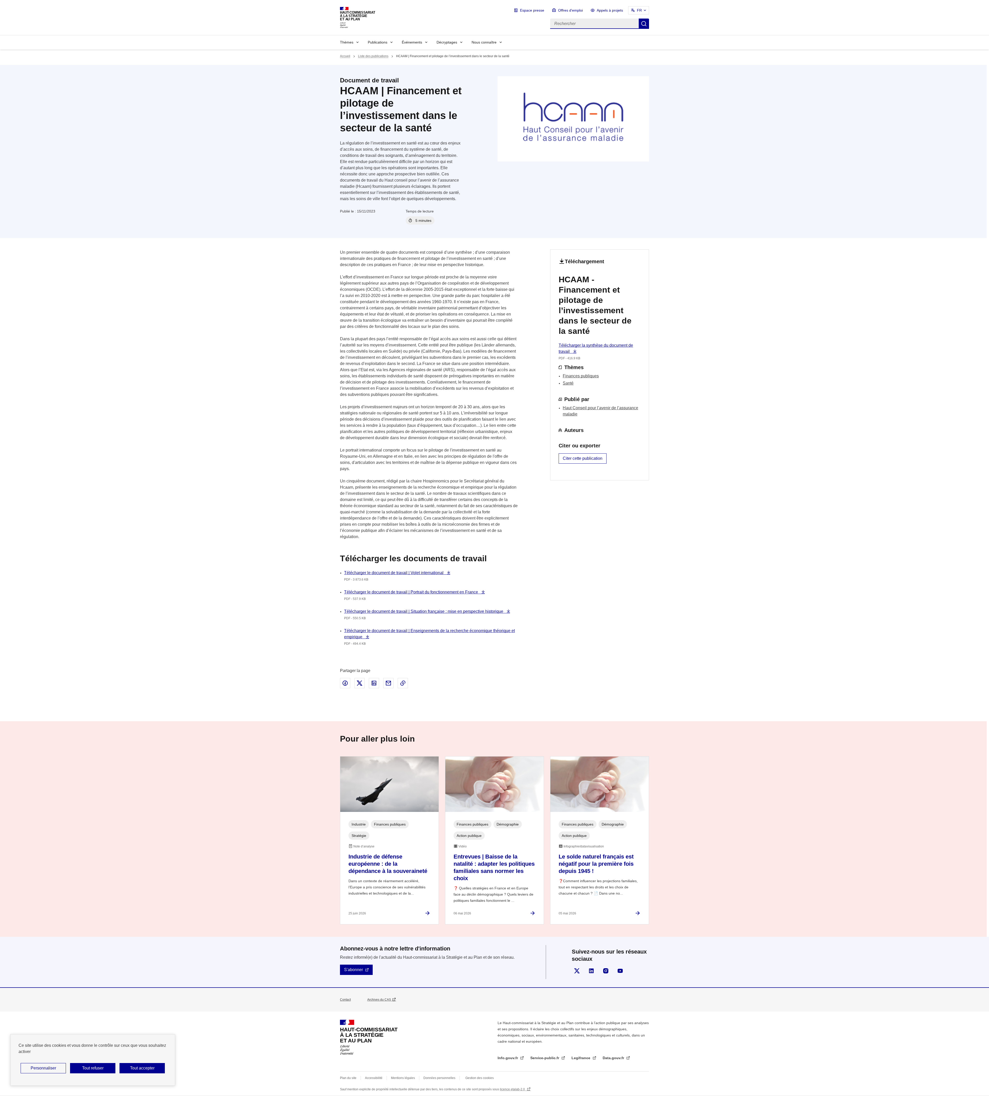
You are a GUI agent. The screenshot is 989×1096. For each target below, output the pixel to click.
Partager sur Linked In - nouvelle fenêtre (374, 683)
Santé (568, 383)
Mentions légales (403, 1078)
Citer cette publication (582, 458)
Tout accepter (142, 1068)
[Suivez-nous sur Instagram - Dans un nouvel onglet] (606, 971)
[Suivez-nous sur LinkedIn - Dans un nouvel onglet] (591, 971)
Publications (377, 42)
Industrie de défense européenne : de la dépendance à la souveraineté (387, 863)
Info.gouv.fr (508, 1058)
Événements (412, 42)
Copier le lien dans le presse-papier (403, 683)
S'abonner (353, 969)
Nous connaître (484, 42)
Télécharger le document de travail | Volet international (394, 573)
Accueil (345, 56)
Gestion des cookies (479, 1078)
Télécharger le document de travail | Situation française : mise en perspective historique (424, 611)
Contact (345, 999)
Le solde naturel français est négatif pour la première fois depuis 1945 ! (596, 863)
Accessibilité (373, 1078)
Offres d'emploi (570, 10)
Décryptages (447, 42)
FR (639, 10)
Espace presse (532, 10)
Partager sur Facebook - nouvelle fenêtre (345, 683)
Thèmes (346, 42)
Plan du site (348, 1078)
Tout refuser (93, 1068)
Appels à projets (610, 10)
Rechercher (644, 24)
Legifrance (581, 1058)
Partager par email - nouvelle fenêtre (388, 683)
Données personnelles (439, 1078)
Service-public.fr (545, 1058)
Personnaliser (43, 1068)
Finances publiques (581, 376)
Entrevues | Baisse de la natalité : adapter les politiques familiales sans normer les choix (494, 867)
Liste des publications (373, 56)
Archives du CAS (379, 999)
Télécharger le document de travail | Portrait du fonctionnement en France (411, 592)
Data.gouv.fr (614, 1058)
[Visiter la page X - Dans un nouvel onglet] (577, 971)
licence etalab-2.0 (513, 1089)
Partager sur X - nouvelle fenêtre (359, 683)
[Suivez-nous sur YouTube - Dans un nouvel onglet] (620, 971)
